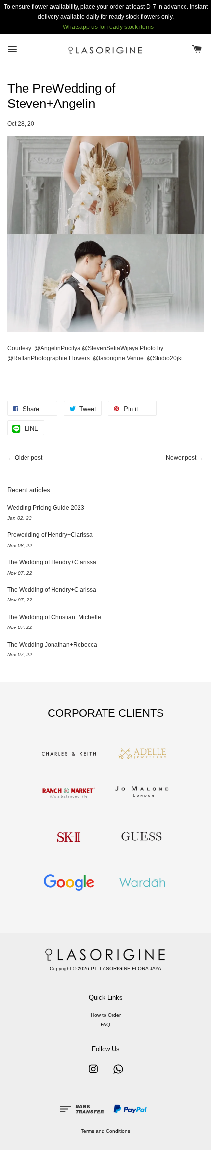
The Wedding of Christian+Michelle (54, 617)
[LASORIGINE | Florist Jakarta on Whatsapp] (118, 1074)
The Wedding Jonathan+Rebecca (52, 644)
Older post (28, 457)
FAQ (105, 1024)
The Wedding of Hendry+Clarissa (51, 562)
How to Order (106, 1015)
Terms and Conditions (105, 1131)
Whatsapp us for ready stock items (108, 27)
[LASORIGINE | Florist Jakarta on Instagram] (93, 1074)
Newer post (181, 457)
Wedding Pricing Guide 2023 (45, 507)
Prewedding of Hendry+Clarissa (50, 534)
